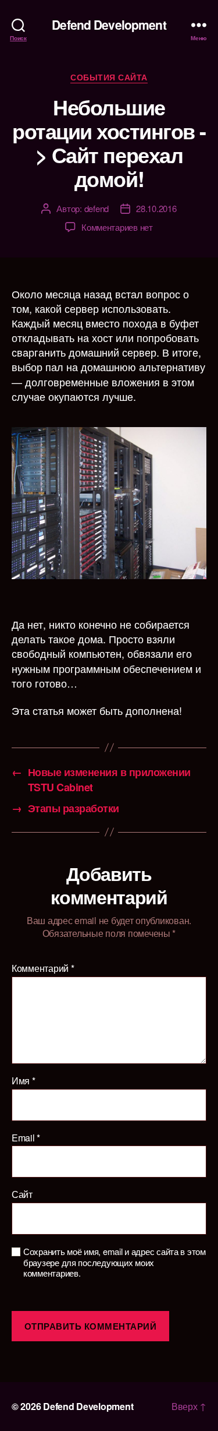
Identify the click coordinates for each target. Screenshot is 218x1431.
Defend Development (109, 25)
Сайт (22, 1194)
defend (96, 208)
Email (26, 1138)
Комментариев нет (117, 227)
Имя (23, 1081)
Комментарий (43, 968)
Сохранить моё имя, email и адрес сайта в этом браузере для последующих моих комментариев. (114, 1262)
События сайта (109, 77)
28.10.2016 (156, 208)
